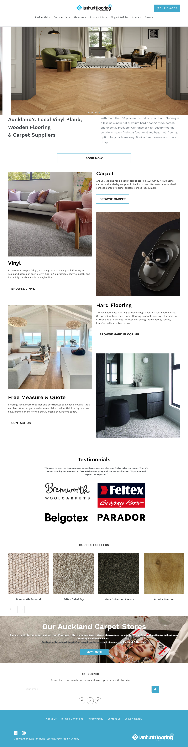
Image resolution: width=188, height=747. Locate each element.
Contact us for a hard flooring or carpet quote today (72, 642)
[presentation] (4, 472)
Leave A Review (133, 718)
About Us (51, 718)
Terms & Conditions (72, 718)
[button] (88, 112)
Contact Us (114, 718)
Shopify (74, 738)
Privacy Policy (95, 718)
